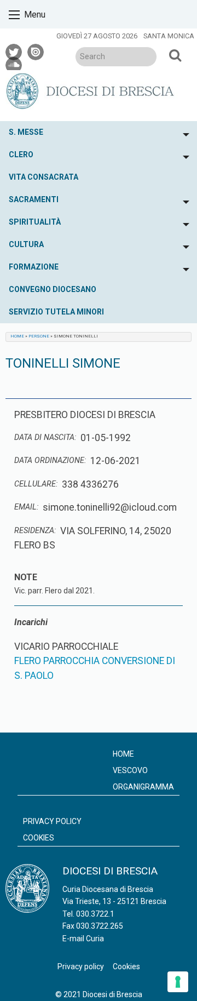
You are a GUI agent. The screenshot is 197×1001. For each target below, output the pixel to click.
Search (175, 55)
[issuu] (36, 50)
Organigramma (143, 786)
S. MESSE (26, 132)
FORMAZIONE (34, 266)
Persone (38, 336)
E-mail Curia (83, 938)
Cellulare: (35, 484)
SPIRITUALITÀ (35, 222)
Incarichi (31, 622)
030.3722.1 (95, 914)
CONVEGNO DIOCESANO (52, 289)
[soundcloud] (14, 63)
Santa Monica (168, 36)
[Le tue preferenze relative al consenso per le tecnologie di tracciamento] (177, 981)
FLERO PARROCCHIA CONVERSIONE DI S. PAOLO (94, 667)
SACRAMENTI (34, 199)
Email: (26, 507)
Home (17, 336)
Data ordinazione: (50, 460)
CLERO (21, 154)
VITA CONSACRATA (43, 177)
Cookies (38, 837)
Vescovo (130, 770)
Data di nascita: (45, 437)
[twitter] (14, 50)
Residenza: (35, 530)
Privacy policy (52, 821)
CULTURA (26, 244)
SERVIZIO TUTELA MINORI (56, 311)
